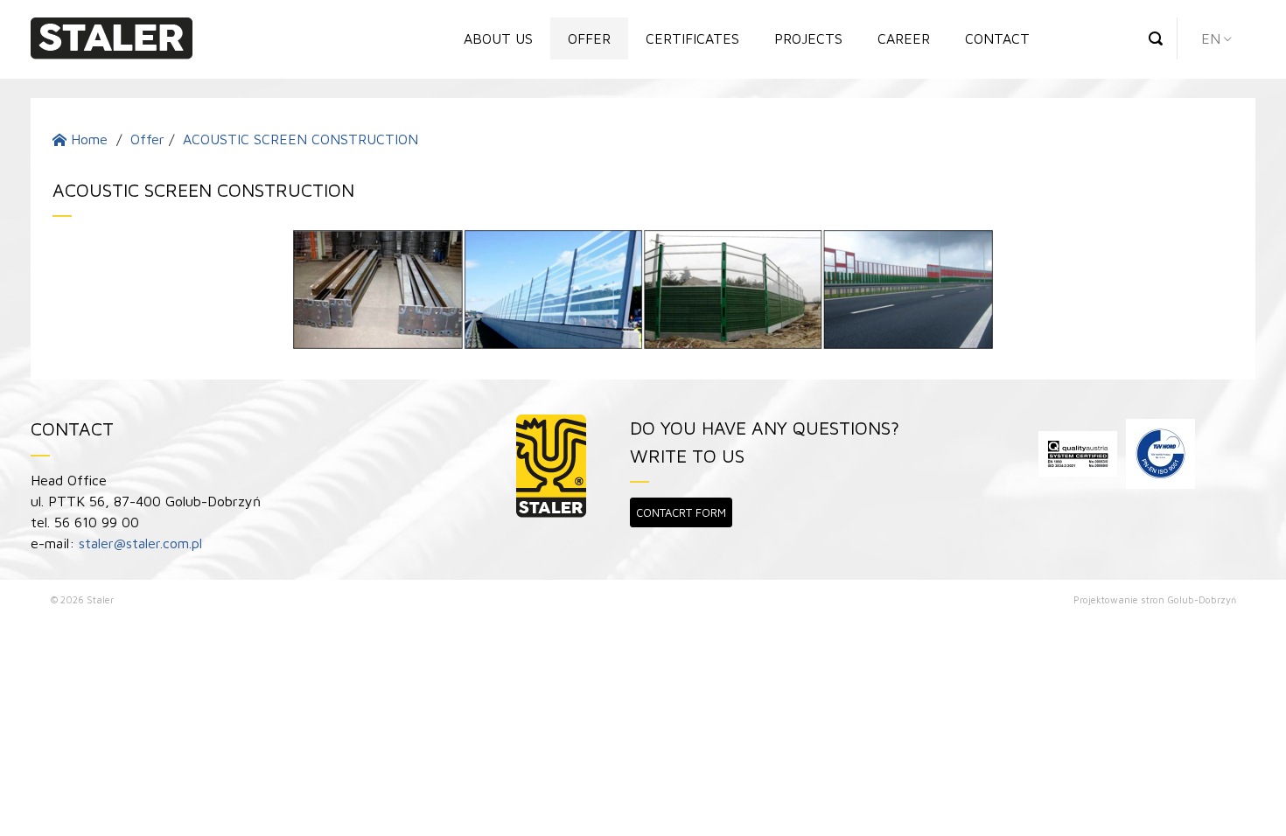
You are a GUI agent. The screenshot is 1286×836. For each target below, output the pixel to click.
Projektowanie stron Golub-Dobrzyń (1154, 599)
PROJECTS (808, 38)
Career (903, 38)
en (1210, 38)
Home (87, 139)
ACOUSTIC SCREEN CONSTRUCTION (300, 139)
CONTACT (997, 38)
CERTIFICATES (692, 38)
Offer (589, 38)
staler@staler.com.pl (140, 543)
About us (498, 38)
